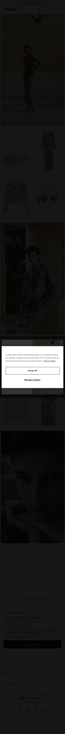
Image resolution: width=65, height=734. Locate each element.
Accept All (32, 370)
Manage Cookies (32, 379)
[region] (32, 367)
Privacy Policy (50, 360)
